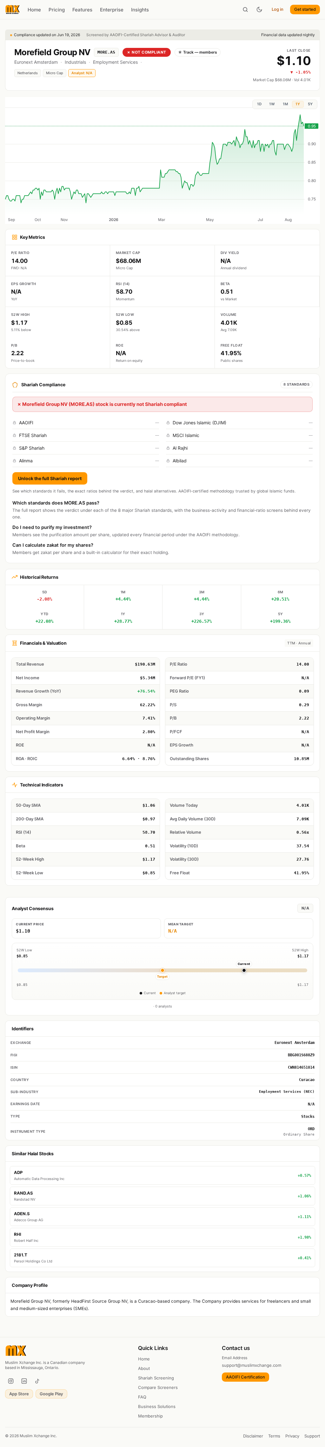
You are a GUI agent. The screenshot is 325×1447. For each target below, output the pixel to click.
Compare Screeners (158, 1387)
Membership (150, 1415)
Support (312, 1435)
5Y (310, 104)
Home (34, 10)
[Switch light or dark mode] (259, 9)
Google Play (51, 1393)
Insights (140, 10)
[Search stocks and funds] (245, 9)
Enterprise (111, 10)
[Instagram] (11, 1381)
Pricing (57, 10)
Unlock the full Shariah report (50, 478)
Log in (277, 9)
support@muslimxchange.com (251, 1365)
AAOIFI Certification (245, 1376)
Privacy (292, 1435)
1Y (297, 104)
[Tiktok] (37, 1381)
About (144, 1368)
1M (285, 104)
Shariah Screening (156, 1377)
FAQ (142, 1396)
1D (259, 104)
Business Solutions (157, 1406)
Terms (274, 1435)
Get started (305, 9)
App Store (19, 1393)
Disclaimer (253, 1435)
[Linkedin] (24, 1381)
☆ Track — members (197, 52)
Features (82, 10)
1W (272, 104)
